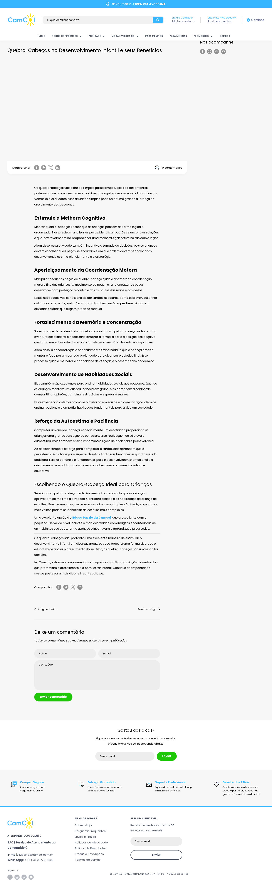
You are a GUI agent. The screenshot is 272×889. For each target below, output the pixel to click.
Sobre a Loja (83, 825)
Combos (224, 36)
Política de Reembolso (90, 848)
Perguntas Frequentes (90, 831)
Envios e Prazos (85, 837)
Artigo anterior (47, 609)
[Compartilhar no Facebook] (36, 167)
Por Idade (94, 36)
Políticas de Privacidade (91, 842)
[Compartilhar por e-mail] (57, 167)
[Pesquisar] (158, 20)
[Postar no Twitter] (50, 167)
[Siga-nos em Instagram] (209, 51)
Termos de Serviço (88, 860)
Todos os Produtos (65, 36)
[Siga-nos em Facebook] (202, 51)
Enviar (166, 756)
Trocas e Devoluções (89, 854)
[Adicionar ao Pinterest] (43, 167)
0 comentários (172, 168)
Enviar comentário (53, 697)
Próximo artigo (147, 609)
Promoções (201, 36)
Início (41, 36)
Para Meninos (154, 36)
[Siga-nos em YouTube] (223, 51)
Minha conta (182, 21)
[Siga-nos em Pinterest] (216, 51)
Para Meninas (178, 36)
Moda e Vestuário (123, 36)
